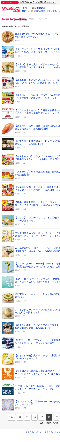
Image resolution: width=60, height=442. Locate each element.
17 (56, 417)
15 (42, 417)
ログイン (26, 11)
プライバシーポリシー (34, 432)
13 (27, 417)
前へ (13, 417)
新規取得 (41, 8)
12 (20, 417)
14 (34, 417)
